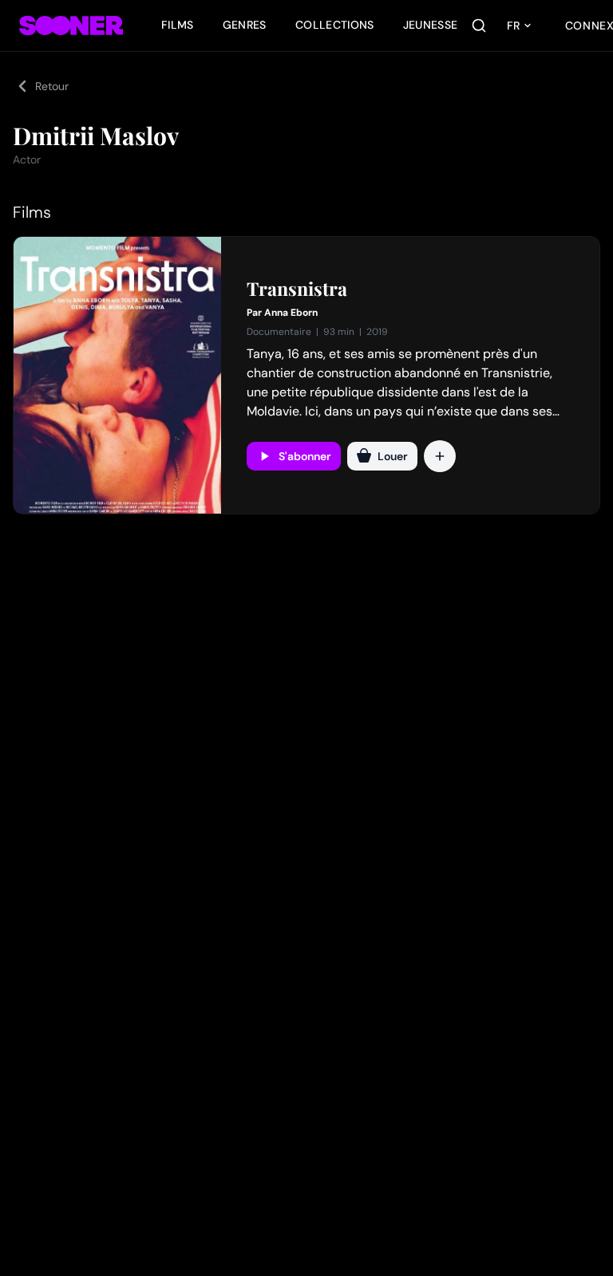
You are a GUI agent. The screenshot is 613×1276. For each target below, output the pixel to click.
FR (513, 25)
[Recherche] (479, 25)
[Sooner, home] (71, 25)
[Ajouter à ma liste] (440, 456)
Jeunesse (430, 25)
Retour (52, 86)
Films (177, 25)
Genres (245, 25)
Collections (334, 25)
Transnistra (297, 289)
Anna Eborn (291, 312)
